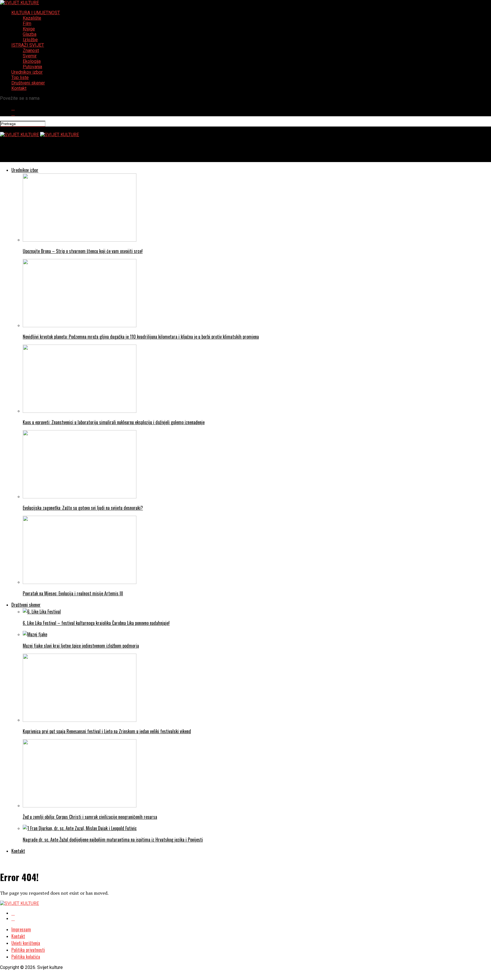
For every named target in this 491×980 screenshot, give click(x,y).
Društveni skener (28, 83)
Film (27, 23)
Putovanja (32, 66)
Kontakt (18, 88)
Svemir (30, 56)
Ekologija (32, 61)
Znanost (31, 50)
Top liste (20, 77)
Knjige (29, 29)
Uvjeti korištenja (25, 943)
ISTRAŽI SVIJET (27, 45)
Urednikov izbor (27, 72)
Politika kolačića (25, 956)
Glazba (29, 34)
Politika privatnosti (28, 949)
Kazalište (32, 18)
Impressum (21, 929)
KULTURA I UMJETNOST (35, 12)
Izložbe (30, 39)
